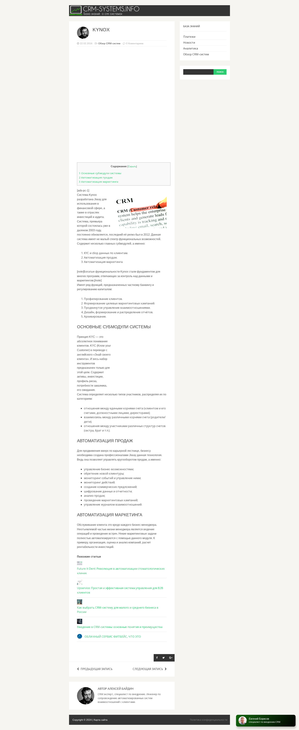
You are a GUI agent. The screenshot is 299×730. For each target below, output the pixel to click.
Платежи (189, 37)
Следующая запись (148, 669)
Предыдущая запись (96, 669)
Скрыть (132, 166)
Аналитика (190, 48)
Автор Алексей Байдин (116, 688)
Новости (189, 42)
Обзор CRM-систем (109, 43)
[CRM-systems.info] (105, 14)
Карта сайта (100, 719)
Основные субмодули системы (100, 173)
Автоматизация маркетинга (98, 181)
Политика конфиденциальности (208, 719)
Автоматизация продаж (96, 177)
